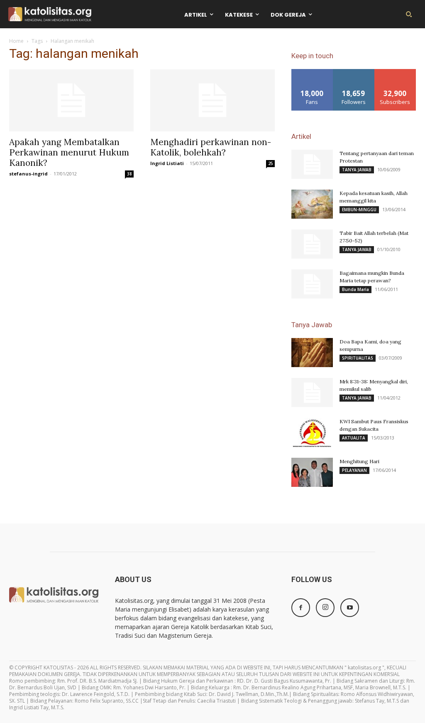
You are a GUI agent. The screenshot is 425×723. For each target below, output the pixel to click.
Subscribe (395, 72)
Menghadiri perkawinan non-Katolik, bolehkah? (210, 147)
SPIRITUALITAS (357, 358)
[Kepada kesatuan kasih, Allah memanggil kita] (312, 204)
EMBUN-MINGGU (359, 209)
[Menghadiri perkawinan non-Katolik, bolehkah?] (212, 100)
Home (16, 40)
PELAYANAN (354, 470)
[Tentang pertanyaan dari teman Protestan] (312, 164)
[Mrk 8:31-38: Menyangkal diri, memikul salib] (312, 392)
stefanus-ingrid (28, 173)
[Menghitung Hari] (312, 472)
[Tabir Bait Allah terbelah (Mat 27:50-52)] (312, 244)
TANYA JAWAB (356, 170)
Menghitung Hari (359, 461)
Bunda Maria (355, 289)
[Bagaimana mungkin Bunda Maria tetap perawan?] (312, 284)
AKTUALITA (353, 438)
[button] (409, 14)
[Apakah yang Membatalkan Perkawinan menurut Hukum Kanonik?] (71, 100)
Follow (354, 72)
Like (312, 72)
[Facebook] (300, 607)
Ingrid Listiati (167, 163)
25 (270, 163)
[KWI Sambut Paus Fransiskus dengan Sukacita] (312, 432)
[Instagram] (325, 607)
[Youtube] (349, 607)
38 (129, 174)
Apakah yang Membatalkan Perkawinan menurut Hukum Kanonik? (69, 152)
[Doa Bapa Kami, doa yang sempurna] (312, 352)
